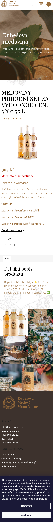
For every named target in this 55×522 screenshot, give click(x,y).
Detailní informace (11, 230)
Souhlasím (26, 515)
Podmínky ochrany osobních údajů (18, 462)
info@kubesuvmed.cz (12, 427)
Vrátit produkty (8, 466)
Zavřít (18, 239)
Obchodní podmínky (11, 458)
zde (45, 499)
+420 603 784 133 (10, 442)
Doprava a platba (10, 454)
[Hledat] (34, 4)
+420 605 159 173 (10, 435)
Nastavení (26, 506)
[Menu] (48, 4)
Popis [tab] (7, 258)
